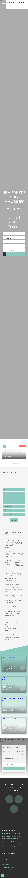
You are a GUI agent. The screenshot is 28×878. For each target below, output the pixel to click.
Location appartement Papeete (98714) (12, 838)
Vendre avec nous (7, 864)
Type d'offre (6, 233)
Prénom (6, 490)
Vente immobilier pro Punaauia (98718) (12, 844)
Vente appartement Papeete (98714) (12, 833)
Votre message (8, 514)
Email (5, 498)
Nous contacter (6, 870)
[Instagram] (9, 799)
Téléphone (7, 502)
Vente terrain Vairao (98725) (9, 846)
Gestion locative (6, 857)
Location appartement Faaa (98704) (12, 836)
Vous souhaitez (7, 509)
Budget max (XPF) (9, 246)
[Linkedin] (14, 809)
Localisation (8, 242)
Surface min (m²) (9, 250)
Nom (5, 494)
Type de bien (6, 237)
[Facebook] (19, 799)
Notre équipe (5, 859)
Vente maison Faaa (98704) (9, 841)
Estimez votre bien (7, 862)
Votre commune (9, 506)
